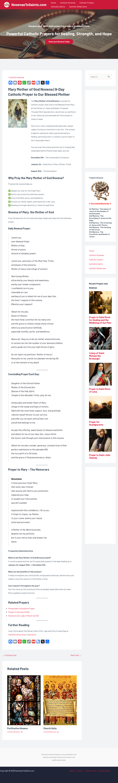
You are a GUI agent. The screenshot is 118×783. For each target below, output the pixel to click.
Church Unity (50, 728)
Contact (80, 771)
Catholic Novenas (67, 2)
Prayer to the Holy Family (19, 612)
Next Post (76, 655)
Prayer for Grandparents (96, 423)
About (72, 771)
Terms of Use (91, 771)
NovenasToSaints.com (28, 4)
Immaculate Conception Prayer (21, 608)
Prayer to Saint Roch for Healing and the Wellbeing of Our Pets (100, 320)
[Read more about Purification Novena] (24, 700)
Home (53, 2)
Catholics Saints (58, 6)
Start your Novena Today (59, 41)
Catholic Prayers (87, 2)
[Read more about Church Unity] (60, 700)
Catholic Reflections (78, 6)
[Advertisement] (103, 128)
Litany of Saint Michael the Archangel (96, 356)
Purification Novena (17, 728)
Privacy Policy (105, 771)
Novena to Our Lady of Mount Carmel (23, 616)
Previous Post (10, 655)
